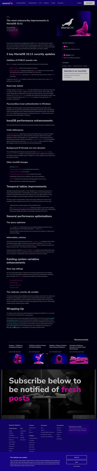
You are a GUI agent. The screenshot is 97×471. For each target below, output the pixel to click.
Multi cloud (31, 447)
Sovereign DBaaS (21, 3)
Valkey (10, 450)
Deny (76, 462)
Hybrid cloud (32, 442)
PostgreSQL (11, 435)
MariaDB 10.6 (25, 43)
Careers (58, 434)
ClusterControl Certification (47, 436)
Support (79, 3)
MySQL (10, 431)
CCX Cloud (31, 451)
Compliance (59, 432)
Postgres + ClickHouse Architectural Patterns (16, 346)
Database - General (67, 66)
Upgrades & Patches (77, 66)
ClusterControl (32, 3)
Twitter (10, 327)
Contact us (59, 430)
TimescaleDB (12, 444)
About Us (59, 428)
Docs (42, 428)
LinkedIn (18, 327)
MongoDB (11, 448)
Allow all (76, 457)
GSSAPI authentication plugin (19, 113)
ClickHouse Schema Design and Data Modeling (37, 346)
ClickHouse (11, 439)
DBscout (46, 3)
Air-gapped (31, 440)
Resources (60, 3)
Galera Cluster (12, 442)
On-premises (32, 449)
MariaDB (85, 66)
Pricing (53, 3)
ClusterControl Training (46, 434)
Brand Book (59, 439)
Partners (59, 436)
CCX (40, 3)
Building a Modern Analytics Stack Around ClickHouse (58, 346)
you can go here (29, 315)
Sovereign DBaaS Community (47, 432)
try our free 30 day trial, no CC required (16, 323)
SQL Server (22, 439)
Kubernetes (31, 444)
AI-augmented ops (33, 438)
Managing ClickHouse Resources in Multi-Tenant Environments (78, 347)
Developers (44, 425)
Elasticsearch (12, 446)
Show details (77, 466)
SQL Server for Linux (13, 437)
